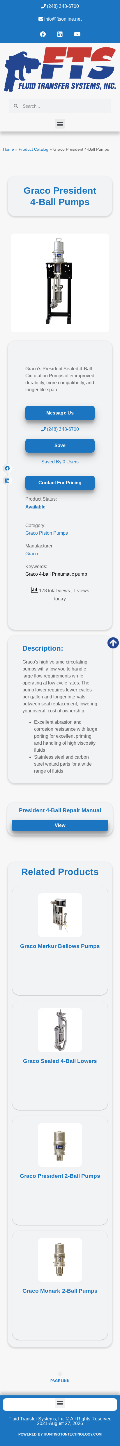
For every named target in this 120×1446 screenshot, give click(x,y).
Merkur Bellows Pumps (69, 946)
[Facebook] (43, 34)
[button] (60, 124)
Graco (31, 553)
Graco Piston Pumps (46, 533)
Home (8, 149)
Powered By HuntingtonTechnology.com (60, 1434)
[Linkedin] (60, 34)
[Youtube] (77, 34)
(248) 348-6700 (62, 6)
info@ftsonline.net (62, 19)
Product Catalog (33, 149)
